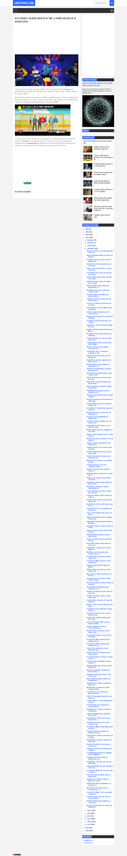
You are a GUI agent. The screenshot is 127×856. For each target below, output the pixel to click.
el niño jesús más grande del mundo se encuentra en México (102, 182)
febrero (89, 821)
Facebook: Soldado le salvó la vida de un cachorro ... (99, 496)
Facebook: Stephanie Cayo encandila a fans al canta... (98, 714)
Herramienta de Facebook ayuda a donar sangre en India (99, 374)
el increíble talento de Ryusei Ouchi (102, 216)
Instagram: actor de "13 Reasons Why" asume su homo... (99, 579)
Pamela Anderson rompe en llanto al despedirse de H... (98, 391)
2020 (87, 229)
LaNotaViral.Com (24, 3)
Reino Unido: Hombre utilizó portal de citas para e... (99, 544)
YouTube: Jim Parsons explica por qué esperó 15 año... (98, 653)
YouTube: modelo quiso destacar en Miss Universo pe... (99, 666)
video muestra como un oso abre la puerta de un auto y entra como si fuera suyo (103, 208)
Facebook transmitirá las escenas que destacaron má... (98, 457)
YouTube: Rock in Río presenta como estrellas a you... (98, 723)
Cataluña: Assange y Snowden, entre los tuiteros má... (99, 422)
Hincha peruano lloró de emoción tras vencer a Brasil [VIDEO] (103, 199)
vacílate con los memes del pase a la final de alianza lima (97, 142)
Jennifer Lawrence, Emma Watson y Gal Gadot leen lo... (99, 444)
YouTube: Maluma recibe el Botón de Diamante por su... (98, 286)
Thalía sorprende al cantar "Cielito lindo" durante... (100, 531)
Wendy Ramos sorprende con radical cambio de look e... (98, 688)
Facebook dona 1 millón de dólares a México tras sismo (98, 780)
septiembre (91, 248)
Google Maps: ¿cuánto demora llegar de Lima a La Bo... (99, 483)
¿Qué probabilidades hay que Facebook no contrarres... (100, 767)
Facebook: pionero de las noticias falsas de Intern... (99, 448)
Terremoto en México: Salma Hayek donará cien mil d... (100, 727)
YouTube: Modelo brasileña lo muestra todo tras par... (98, 535)
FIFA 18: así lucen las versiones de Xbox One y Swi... (99, 378)
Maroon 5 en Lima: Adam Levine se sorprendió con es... (97, 788)
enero (89, 824)
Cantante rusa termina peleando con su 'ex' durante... (99, 265)
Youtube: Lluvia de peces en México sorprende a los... (97, 348)
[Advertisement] (46, 37)
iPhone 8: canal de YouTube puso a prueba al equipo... (100, 396)
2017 (87, 237)
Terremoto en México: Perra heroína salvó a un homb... (100, 771)
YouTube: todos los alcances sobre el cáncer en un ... (98, 631)
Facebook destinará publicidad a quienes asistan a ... (99, 609)
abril (88, 816)
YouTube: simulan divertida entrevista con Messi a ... (100, 330)
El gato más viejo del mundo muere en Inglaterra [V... (98, 775)
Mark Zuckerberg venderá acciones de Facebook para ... (98, 679)
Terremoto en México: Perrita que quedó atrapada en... (99, 793)
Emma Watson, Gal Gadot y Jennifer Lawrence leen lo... (98, 487)
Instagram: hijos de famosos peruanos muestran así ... (99, 557)
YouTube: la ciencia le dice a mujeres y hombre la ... (98, 470)
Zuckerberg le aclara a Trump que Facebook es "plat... (97, 352)
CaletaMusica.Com (88, 840)
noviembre (90, 243)
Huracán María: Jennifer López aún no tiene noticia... (98, 719)
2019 (87, 232)
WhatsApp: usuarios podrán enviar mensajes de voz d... (97, 553)
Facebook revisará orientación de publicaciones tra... (97, 758)
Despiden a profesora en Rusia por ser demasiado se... (99, 413)
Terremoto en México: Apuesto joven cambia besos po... (98, 640)
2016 (87, 828)
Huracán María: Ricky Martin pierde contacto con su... (98, 588)
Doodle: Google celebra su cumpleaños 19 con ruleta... (100, 430)
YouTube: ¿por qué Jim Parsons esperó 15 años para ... (99, 592)
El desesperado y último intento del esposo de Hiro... (98, 313)
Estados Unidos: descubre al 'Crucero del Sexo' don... (99, 601)
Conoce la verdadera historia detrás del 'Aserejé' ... (99, 540)
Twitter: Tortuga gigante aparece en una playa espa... (99, 697)
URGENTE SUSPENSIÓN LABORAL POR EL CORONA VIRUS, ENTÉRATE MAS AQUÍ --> (97, 84)
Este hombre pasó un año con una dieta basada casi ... (99, 273)
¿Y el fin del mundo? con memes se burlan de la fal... (100, 657)
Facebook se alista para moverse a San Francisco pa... (99, 675)
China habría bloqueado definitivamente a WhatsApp (100, 522)
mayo (89, 813)
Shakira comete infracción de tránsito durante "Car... (99, 570)
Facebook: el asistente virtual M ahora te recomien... (99, 749)
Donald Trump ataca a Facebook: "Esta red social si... (100, 439)
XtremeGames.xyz (88, 843)
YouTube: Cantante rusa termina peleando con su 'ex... (100, 251)
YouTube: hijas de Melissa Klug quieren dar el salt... (99, 618)
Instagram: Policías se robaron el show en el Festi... (100, 527)
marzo (89, 819)
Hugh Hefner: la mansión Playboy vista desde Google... (99, 382)
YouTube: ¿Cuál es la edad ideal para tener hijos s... (100, 605)
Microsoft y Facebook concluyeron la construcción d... (98, 671)
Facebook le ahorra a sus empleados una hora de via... (99, 509)
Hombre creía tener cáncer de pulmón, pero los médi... (99, 282)
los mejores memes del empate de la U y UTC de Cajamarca (103, 190)
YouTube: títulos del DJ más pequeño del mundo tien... (99, 500)
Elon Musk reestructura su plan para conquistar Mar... (98, 291)
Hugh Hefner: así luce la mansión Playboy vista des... (100, 326)
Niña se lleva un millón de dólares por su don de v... (99, 575)
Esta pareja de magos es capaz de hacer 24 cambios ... (99, 636)
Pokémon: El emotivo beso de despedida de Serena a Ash (101, 148)
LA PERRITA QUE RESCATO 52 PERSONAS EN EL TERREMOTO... (99, 753)
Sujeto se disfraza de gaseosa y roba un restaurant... (99, 269)
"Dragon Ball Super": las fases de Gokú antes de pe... (99, 339)
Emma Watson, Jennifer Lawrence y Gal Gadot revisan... (99, 361)
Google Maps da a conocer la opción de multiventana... (99, 710)
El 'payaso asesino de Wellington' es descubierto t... (98, 417)
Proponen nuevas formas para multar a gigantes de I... (99, 260)
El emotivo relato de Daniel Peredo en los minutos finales (103, 173)
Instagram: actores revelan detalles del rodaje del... (99, 334)
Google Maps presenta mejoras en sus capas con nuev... (98, 426)
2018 (87, 235)
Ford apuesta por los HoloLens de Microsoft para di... (97, 692)
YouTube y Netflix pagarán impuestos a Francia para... (99, 802)
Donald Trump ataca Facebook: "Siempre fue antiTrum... (99, 387)
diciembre (90, 240)
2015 (87, 831)
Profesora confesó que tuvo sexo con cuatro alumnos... (98, 797)
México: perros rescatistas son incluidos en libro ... (99, 461)
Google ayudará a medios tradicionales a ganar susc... (99, 684)
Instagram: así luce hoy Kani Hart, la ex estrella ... (99, 321)
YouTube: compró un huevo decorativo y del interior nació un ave (103, 157)
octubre (90, 245)
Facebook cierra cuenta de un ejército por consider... (100, 736)
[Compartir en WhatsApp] (27, 183)
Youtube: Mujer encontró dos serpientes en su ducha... (99, 278)
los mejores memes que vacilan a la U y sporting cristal (103, 165)
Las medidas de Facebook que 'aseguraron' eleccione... (100, 409)
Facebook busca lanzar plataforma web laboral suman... (99, 300)
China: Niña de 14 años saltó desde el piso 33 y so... (100, 505)
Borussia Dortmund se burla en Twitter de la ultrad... (100, 583)
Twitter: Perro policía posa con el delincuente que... (97, 649)
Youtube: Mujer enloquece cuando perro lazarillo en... (99, 740)
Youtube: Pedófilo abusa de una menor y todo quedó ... (99, 452)
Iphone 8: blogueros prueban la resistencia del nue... (96, 627)
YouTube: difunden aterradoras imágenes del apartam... (99, 518)
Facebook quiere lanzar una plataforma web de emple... (99, 343)
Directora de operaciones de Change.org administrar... (99, 806)
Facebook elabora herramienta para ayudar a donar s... (98, 295)
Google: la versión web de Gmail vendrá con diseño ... (99, 478)
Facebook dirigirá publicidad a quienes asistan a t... (99, 662)
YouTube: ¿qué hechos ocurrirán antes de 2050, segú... (100, 400)
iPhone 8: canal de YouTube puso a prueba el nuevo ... (100, 435)
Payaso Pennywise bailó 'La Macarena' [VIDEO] (98, 566)
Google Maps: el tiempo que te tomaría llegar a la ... (99, 548)
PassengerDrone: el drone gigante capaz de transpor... (99, 308)
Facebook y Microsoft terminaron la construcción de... (98, 705)
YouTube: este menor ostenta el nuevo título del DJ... (98, 596)
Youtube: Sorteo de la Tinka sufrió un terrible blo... (98, 356)
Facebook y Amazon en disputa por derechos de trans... (98, 732)
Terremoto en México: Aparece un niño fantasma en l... (99, 561)
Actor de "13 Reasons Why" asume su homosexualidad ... (98, 623)
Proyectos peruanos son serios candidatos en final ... (96, 465)
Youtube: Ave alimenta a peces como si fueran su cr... (99, 745)
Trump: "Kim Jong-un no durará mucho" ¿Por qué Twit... (99, 492)
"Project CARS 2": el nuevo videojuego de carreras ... (100, 701)
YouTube (66, 89)
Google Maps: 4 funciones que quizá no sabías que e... (99, 762)
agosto (89, 810)
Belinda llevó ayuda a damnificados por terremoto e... (99, 784)
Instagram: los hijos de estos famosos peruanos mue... (99, 614)
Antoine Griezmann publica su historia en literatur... (100, 256)
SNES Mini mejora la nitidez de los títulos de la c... (100, 474)
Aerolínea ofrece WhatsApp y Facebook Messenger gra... (99, 369)
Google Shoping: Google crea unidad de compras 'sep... (99, 404)
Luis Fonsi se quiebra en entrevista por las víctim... (99, 304)
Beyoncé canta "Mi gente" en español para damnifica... (100, 317)
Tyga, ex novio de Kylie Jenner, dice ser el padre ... (99, 513)
